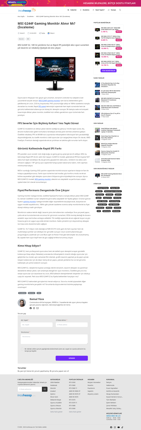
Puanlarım (91, 388)
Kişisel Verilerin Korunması (114, 397)
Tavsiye (113, 10)
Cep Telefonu (113, 204)
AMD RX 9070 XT (74, 394)
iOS (99, 211)
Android (117, 208)
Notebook (100, 208)
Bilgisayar (99, 195)
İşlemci (118, 195)
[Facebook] (31, 308)
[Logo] (27, 9)
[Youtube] (119, 427)
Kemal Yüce (37, 299)
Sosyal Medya (103, 188)
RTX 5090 (72, 408)
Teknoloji (117, 198)
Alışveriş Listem (93, 394)
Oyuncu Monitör (56, 408)
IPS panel (42, 106)
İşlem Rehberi (111, 403)
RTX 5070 (72, 400)
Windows (116, 211)
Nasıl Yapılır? (100, 10)
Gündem (109, 195)
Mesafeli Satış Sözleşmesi (114, 408)
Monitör (21, 39)
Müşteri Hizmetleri (94, 382)
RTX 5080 (72, 406)
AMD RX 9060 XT (74, 391)
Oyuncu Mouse (55, 406)
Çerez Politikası (111, 406)
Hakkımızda (110, 385)
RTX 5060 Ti (73, 388)
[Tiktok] (122, 427)
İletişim (108, 382)
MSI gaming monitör (43, 179)
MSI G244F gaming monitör (49, 101)
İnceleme (86, 10)
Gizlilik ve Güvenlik (112, 391)
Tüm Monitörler (108, 71)
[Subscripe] (44, 389)
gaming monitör (29, 201)
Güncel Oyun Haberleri (113, 191)
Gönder (72, 358)
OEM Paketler (55, 382)
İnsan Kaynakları (112, 388)
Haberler (73, 10)
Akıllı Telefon (102, 201)
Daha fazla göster (56, 412)
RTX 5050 (72, 382)
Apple (99, 198)
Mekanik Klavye (55, 400)
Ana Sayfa (21, 16)
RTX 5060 (72, 385)
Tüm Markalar (111, 400)
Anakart (53, 391)
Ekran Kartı (102, 204)
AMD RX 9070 (73, 397)
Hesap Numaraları (112, 394)
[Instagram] (34, 308)
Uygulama (107, 198)
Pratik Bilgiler (114, 201)
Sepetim (90, 391)
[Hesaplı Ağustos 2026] (70, 3)
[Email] (37, 308)
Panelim (90, 385)
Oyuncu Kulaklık (56, 403)
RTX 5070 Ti (73, 403)
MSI (28, 39)
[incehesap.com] (32, 395)
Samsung (106, 211)
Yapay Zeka (115, 188)
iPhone (109, 208)
